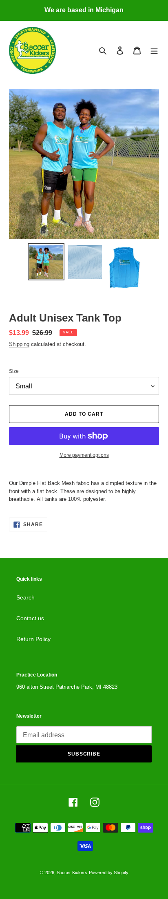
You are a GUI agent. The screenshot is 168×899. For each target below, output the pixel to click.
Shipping (19, 344)
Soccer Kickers (72, 872)
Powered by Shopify (108, 872)
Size (14, 371)
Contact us (30, 618)
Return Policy (33, 639)
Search (25, 597)
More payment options (84, 455)
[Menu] (154, 50)
